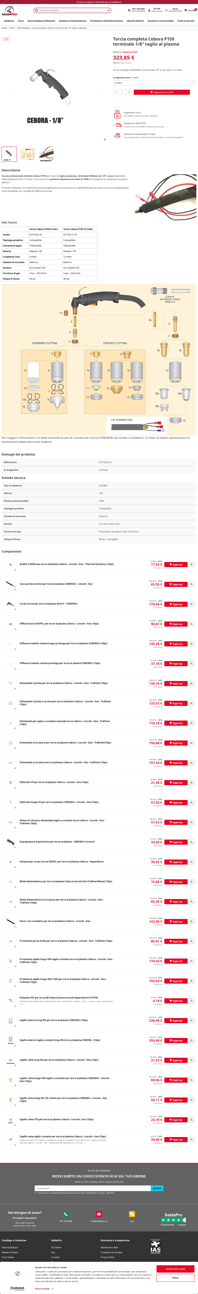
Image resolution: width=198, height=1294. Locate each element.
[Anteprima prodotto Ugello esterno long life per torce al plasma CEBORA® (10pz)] (191, 1020)
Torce (21, 20)
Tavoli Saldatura (10, 1247)
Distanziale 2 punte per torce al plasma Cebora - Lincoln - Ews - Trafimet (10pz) (64, 683)
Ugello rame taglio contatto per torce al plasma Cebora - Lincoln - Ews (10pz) (63, 1136)
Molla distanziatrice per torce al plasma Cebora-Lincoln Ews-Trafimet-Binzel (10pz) (66, 881)
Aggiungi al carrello (162, 92)
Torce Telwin (8, 1257)
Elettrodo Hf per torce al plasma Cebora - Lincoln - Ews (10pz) (54, 782)
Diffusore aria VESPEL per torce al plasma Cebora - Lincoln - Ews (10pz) (59, 623)
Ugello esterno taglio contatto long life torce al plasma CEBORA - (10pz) (60, 1040)
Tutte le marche (185, 20)
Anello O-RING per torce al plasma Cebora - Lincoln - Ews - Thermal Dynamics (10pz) (67, 564)
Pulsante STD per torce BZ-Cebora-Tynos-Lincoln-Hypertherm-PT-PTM (59, 997)
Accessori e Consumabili (161, 20)
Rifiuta (175, 1278)
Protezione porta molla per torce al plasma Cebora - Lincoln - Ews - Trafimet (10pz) (66, 940)
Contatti (55, 1257)
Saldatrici (9, 20)
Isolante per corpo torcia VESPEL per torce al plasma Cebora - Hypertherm (62, 861)
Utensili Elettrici (135, 20)
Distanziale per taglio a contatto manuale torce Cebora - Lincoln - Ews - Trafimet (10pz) (65, 723)
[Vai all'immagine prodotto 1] (9, 154)
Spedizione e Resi (109, 1247)
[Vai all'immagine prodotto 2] (27, 154)
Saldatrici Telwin (10, 1252)
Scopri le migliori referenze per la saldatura (99, 2)
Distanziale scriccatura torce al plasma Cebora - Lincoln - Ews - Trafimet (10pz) (63, 762)
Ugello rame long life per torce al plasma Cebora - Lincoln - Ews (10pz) (59, 1059)
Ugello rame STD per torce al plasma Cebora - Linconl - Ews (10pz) (56, 1119)
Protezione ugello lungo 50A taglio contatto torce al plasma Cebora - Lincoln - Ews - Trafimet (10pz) (66, 961)
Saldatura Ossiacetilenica (72, 20)
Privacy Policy (107, 1257)
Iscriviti (157, 1188)
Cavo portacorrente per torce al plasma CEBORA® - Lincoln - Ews (56, 583)
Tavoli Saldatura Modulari (41, 20)
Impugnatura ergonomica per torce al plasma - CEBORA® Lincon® (57, 841)
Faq (53, 1252)
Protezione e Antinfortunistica (106, 20)
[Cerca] (108, 10)
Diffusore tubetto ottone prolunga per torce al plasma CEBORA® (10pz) (60, 663)
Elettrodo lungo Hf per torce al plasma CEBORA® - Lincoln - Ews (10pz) (59, 802)
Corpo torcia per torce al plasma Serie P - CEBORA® (48, 603)
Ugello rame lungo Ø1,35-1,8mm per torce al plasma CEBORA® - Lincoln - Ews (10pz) (63, 1100)
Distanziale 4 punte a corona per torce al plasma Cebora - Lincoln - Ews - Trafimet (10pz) (65, 703)
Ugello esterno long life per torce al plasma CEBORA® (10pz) (54, 1020)
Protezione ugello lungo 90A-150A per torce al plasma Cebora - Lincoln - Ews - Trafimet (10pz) (63, 981)
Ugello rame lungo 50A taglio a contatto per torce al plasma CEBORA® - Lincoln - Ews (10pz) (65, 1080)
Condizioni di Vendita (111, 1252)
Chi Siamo (56, 1247)
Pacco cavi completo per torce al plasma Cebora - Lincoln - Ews (55, 921)
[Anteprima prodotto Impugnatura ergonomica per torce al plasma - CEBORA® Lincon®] (191, 842)
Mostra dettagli (42, 1289)
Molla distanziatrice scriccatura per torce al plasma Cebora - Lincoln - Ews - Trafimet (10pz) (62, 901)
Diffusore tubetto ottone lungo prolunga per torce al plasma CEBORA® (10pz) (63, 643)
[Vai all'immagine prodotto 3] (46, 154)
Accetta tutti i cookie (175, 1269)
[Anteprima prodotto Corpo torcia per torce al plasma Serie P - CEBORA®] (191, 604)
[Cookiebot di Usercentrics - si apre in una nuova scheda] (17, 1289)
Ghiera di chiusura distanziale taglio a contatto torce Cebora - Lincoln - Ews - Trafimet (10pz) (62, 822)
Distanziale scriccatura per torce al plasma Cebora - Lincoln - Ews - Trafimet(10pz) (65, 742)
